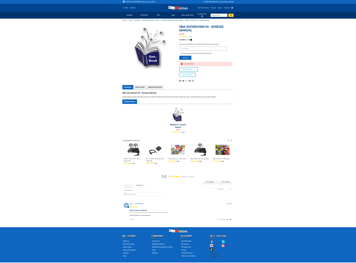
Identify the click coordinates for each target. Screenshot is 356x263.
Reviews (155, 253)
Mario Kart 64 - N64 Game (221, 159)
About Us (133, 8)
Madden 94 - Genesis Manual (178, 126)
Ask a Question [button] (210, 182)
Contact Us (155, 241)
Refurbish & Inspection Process (162, 247)
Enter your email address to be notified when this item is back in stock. (199, 44)
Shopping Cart (186, 247)
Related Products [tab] (129, 101)
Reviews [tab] (127, 185)
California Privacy (187, 253)
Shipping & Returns (158, 244)
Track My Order (186, 241)
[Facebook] (180, 81)
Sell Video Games (203, 8)
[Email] (183, 81)
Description (128, 87)
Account (213, 8)
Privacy (183, 250)
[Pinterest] (193, 81)
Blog (124, 256)
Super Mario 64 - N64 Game (177, 159)
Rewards (126, 253)
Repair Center (127, 247)
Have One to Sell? (187, 75)
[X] (186, 81)
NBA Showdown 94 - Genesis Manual (140, 215)
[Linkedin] (190, 81)
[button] (228, 140)
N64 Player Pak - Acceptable (200, 159)
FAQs (154, 250)
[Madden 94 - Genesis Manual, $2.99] (178, 114)
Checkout (227, 8)
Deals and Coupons (129, 250)
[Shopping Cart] (232, 7)
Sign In (220, 8)
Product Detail (140, 87)
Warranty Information (155, 87)
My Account (185, 244)
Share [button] (133, 219)
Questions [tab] (139, 185)
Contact (125, 8)
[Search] (231, 15)
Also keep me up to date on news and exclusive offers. (196, 53)
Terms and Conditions (188, 256)
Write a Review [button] (225, 182)
